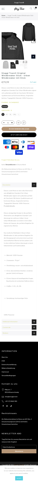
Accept (19, 478)
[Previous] (4, 41)
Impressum (5, 372)
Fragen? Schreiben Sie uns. (11, 160)
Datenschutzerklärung (9, 364)
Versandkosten (10, 164)
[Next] (33, 41)
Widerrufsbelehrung (8, 368)
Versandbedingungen (9, 375)
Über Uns (5, 357)
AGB (3, 361)
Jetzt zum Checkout (19, 135)
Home (3, 15)
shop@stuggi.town (11, 396)
